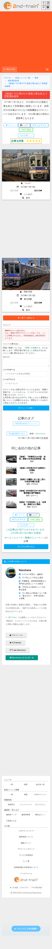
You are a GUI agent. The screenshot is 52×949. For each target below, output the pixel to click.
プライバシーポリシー (26, 849)
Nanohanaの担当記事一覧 (22, 658)
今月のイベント (40, 794)
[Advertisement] (26, 39)
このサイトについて (26, 831)
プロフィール (17, 635)
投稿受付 (11, 805)
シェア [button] (25, 125)
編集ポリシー (26, 843)
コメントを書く (27, 408)
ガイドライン (40, 805)
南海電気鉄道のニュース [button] (26, 423)
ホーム (8, 537)
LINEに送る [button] (26, 130)
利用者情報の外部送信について (26, 867)
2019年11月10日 (27, 187)
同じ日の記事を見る (26, 546)
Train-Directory (18, 650)
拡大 (27, 198)
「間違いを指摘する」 (32, 348)
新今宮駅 (27, 299)
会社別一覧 (40, 784)
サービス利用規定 (26, 855)
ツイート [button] (12, 125)
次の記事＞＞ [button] (26, 135)
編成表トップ (11, 815)
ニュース (18, 537)
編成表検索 (25, 815)
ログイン (21, 395)
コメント (6, 357)
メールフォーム (26, 873)
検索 (25, 784)
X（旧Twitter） (11, 617)
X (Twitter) (16, 643)
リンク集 (26, 861)
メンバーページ (26, 805)
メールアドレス (9, 379)
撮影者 (37, 190)
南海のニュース (33, 537)
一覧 (11, 784)
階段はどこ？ (40, 815)
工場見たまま (11, 821)
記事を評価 (17, 140)
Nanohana (39, 434)
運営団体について (26, 837)
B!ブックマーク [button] (39, 125)
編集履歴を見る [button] (18, 433)
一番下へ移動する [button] (27, 318)
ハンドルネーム (9, 370)
